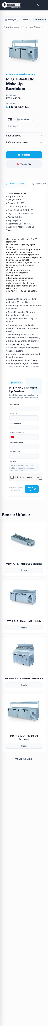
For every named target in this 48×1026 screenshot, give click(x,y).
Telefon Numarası (17, 433)
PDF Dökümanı (12, 27)
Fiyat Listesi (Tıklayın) (32, 27)
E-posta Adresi (16, 423)
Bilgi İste (26, 154)
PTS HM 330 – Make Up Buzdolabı (24, 678)
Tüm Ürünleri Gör (24, 759)
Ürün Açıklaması (16, 184)
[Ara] (38, 5)
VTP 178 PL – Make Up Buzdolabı (24, 563)
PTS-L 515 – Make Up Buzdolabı (24, 621)
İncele (24, 570)
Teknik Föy (25, 164)
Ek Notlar (13, 461)
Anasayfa (12, 20)
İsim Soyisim (15, 404)
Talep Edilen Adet (16, 442)
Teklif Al (30, 489)
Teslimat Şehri (15, 452)
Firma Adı (13, 414)
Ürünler (25, 20)
